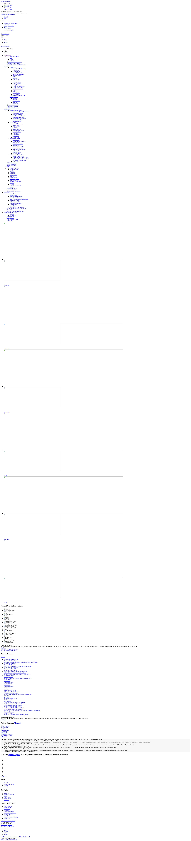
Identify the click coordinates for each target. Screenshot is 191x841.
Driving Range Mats (14, 179)
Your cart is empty (5, 46)
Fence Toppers (16, 142)
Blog (5, 18)
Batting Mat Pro (16, 93)
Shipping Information (9, 26)
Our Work (6, 785)
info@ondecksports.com (6, 825)
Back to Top (3, 776)
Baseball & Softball (14, 56)
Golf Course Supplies (18, 148)
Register (5, 42)
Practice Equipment (14, 80)
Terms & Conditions (5, 839)
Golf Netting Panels (14, 200)
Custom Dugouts (17, 129)
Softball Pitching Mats (18, 87)
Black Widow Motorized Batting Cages (19, 199)
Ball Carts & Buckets (18, 89)
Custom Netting (13, 195)
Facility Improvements (15, 138)
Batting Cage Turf (14, 169)
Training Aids (13, 67)
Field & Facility (7, 109)
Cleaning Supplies (17, 121)
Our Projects (12, 215)
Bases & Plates (16, 126)
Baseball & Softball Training (19, 68)
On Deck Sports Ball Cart (19, 95)
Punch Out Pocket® (17, 72)
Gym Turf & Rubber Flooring (11, 817)
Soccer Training (16, 71)
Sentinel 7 (15, 90)
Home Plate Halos (17, 132)
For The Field (13, 122)
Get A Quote (7, 348)
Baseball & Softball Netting (16, 196)
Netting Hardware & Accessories (17, 207)
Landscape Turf (13, 175)
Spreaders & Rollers (17, 119)
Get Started (3, 719)
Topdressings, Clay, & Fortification (21, 111)
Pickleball (12, 60)
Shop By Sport (7, 55)
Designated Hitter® (17, 75)
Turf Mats (12, 184)
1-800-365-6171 (8, 821)
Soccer (11, 59)
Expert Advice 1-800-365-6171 (8, 14)
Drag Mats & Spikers (18, 114)
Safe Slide (15, 78)
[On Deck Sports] (5, 34)
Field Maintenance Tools (18, 117)
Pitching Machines (17, 83)
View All (3, 657)
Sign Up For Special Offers (7, 826)
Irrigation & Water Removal (19, 118)
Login (5, 39)
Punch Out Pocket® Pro (18, 74)
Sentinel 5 (15, 91)
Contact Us (6, 24)
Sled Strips (12, 172)
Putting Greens (13, 177)
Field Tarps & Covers (18, 113)
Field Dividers (16, 134)
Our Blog (6, 787)
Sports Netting (7, 192)
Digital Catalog (7, 28)
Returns (5, 27)
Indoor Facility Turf (14, 168)
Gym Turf (12, 171)
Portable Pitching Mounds (19, 86)
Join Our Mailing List (9, 30)
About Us (6, 17)
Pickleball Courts (17, 152)
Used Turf (12, 183)
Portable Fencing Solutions (19, 141)
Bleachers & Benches (18, 144)
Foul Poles (15, 128)
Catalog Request (7, 798)
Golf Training (16, 70)
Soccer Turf (12, 173)
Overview (12, 214)
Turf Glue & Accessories (15, 185)
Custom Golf (16, 150)
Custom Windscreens (17, 123)
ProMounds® (16, 94)
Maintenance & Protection (16, 110)
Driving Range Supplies (18, 146)
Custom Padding (16, 125)
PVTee (14, 76)
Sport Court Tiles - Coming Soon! (21, 157)
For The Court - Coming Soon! (17, 154)
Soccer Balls (15, 103)
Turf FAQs (6, 800)
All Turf (11, 187)
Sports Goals (16, 136)
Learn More (6, 539)
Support (2, 20)
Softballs (15, 99)
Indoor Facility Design (9, 784)
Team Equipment (14, 97)
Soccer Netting (13, 204)
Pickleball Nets (16, 153)
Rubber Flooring (16, 145)
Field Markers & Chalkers (19, 115)
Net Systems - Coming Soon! (19, 160)
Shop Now (6, 285)
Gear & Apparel (16, 101)
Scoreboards (15, 133)
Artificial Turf (7, 167)
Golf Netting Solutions (15, 201)
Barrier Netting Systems (18, 130)
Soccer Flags (16, 137)
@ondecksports (14, 755)
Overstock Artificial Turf (15, 181)
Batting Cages (16, 140)
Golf (11, 58)
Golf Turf (12, 176)
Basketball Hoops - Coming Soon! (21, 158)
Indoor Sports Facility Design (10, 212)
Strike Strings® (16, 79)
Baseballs (15, 98)
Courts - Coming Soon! (18, 156)
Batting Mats (16, 85)
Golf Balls (15, 102)
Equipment (6, 66)
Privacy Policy (13, 839)
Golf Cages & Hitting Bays (19, 149)
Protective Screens (17, 82)
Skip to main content (5, 1)
